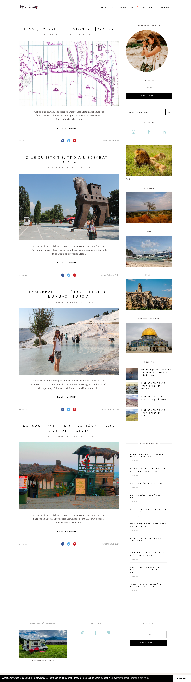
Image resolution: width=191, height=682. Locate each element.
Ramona (23, 141)
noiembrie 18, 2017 (110, 409)
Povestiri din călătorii (78, 35)
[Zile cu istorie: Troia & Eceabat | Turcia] (69, 207)
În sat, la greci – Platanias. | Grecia (68, 29)
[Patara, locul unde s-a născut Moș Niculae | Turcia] (69, 475)
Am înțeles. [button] (181, 678)
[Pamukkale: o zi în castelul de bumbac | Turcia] (69, 341)
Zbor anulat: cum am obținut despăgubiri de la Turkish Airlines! (145, 569)
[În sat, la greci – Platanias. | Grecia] (69, 73)
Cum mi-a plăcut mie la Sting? (146, 483)
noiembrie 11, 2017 (110, 543)
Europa (48, 35)
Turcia (89, 168)
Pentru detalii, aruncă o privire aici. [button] (133, 678)
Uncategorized (147, 516)
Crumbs (134, 460)
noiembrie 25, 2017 (110, 275)
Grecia (59, 35)
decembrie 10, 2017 (110, 140)
